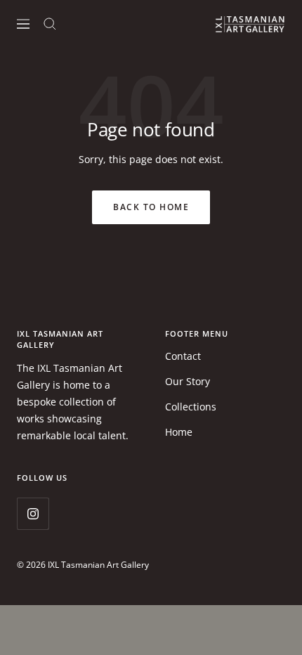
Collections (190, 406)
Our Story (187, 381)
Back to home (151, 207)
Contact (183, 356)
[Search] (50, 24)
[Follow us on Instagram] (32, 513)
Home (178, 432)
